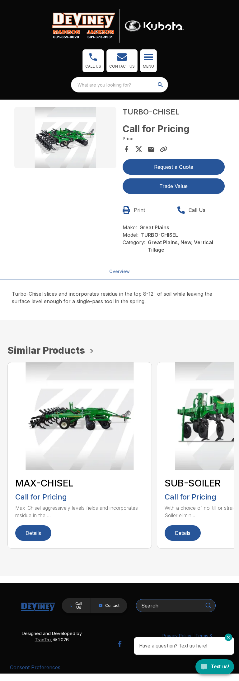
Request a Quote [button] (173, 167)
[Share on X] (139, 149)
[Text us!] (214, 667)
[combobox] (119, 84)
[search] (161, 85)
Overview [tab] (119, 271)
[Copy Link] (163, 149)
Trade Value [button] (173, 186)
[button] (93, 60)
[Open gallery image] (65, 137)
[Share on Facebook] (126, 149)
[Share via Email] (151, 149)
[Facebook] (120, 644)
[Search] (208, 605)
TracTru (43, 639)
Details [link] (33, 533)
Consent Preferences (35, 667)
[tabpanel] (65, 138)
